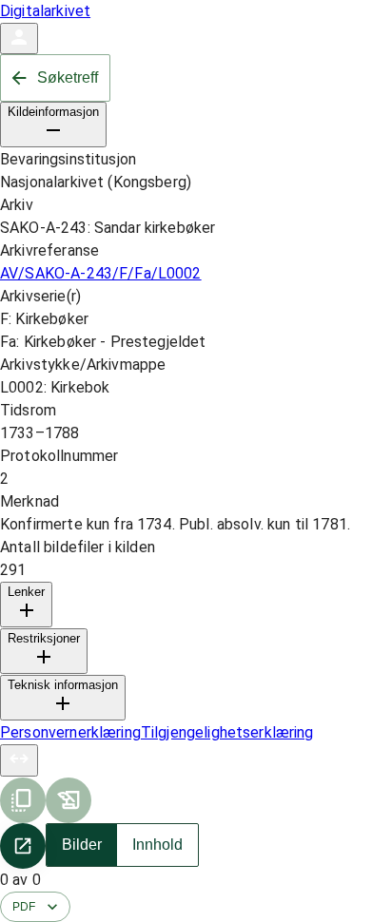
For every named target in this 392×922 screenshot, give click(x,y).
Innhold (157, 844)
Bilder (82, 844)
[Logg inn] (19, 38)
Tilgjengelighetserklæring (227, 732)
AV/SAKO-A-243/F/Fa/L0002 (101, 273)
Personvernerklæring (70, 732)
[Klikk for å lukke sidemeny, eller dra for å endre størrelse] (19, 760)
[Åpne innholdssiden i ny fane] (23, 846)
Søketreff (67, 77)
